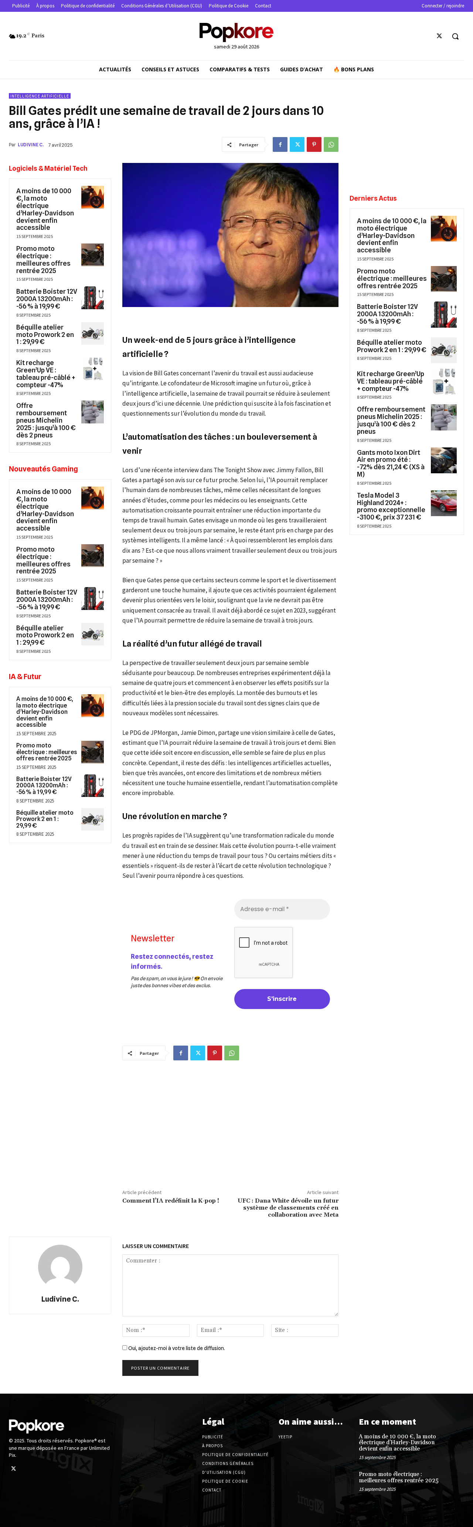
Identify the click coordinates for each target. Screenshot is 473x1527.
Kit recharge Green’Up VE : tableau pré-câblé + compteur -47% (45, 373)
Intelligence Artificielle (39, 96)
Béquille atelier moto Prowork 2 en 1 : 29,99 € (45, 334)
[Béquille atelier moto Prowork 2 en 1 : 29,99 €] (92, 333)
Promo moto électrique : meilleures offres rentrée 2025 (43, 259)
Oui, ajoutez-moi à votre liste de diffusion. (176, 1348)
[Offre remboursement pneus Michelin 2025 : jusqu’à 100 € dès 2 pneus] (92, 412)
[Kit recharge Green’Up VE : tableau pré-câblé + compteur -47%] (92, 369)
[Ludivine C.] (60, 1267)
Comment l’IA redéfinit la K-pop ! (170, 1200)
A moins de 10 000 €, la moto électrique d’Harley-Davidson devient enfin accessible (45, 209)
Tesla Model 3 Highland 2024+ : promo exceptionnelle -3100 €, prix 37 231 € (391, 506)
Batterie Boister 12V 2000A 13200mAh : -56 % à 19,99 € (46, 298)
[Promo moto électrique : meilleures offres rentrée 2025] (92, 254)
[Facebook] (280, 144)
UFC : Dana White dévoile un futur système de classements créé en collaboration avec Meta (288, 1207)
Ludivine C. (31, 144)
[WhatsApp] (331, 144)
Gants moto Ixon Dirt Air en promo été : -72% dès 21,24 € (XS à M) (391, 463)
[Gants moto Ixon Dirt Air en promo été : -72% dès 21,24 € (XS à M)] (444, 460)
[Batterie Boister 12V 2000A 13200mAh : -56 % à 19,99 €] (92, 297)
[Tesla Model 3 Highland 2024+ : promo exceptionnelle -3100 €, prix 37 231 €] (444, 503)
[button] (455, 36)
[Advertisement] (230, 1123)
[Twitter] (440, 36)
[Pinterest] (314, 144)
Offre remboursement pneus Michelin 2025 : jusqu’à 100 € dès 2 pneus (46, 420)
